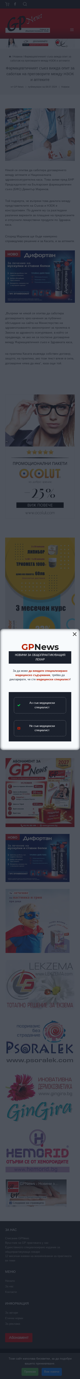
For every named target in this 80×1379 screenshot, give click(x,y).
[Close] (75, 634)
